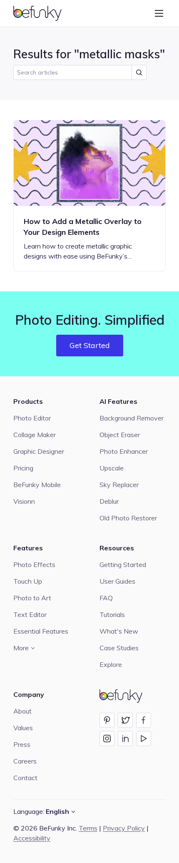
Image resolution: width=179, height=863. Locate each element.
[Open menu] (159, 13)
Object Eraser (119, 434)
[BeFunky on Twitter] (125, 720)
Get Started (90, 345)
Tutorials (112, 614)
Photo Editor (32, 418)
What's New (118, 631)
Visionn (24, 501)
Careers (25, 761)
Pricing (23, 468)
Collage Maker (34, 434)
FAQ (106, 598)
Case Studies (119, 648)
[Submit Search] (139, 72)
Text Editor (30, 614)
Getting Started (122, 564)
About (22, 711)
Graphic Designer (38, 451)
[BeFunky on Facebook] (143, 720)
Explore (110, 664)
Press (21, 744)
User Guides (117, 581)
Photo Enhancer (123, 451)
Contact (25, 777)
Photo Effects (34, 564)
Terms (88, 828)
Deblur (109, 501)
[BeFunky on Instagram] (106, 738)
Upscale (111, 468)
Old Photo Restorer (128, 518)
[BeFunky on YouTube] (143, 738)
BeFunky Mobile (37, 484)
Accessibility (31, 838)
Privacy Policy (124, 828)
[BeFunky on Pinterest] (106, 720)
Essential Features (40, 631)
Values (23, 728)
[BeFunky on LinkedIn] (125, 738)
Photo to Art (32, 598)
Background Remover (131, 418)
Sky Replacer (119, 484)
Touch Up (27, 581)
